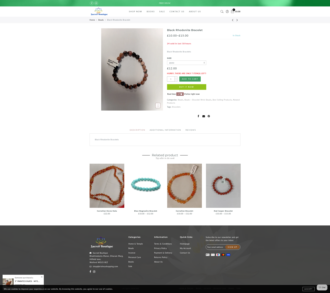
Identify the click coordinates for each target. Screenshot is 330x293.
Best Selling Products (222, 100)
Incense (131, 253)
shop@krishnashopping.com (105, 266)
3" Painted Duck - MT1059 (28, 281)
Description (137, 130)
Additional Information (165, 130)
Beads (101, 20)
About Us (195, 11)
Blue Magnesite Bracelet (145, 211)
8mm (171, 63)
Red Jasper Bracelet (223, 211)
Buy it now (186, 87)
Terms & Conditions (163, 244)
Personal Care (134, 257)
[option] (107, 189)
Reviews (190, 130)
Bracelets (176, 107)
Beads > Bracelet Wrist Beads (197, 100)
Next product (237, 20)
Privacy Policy (160, 248)
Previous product (231, 20)
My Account (185, 248)
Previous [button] (88, 190)
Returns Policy (160, 257)
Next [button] (238, 190)
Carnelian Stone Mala (107, 211)
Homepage (185, 244)
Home (92, 20)
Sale (162, 11)
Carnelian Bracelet (184, 211)
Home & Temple (135, 244)
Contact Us (177, 11)
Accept (308, 289)
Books (151, 11)
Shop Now (135, 11)
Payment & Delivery (163, 253)
